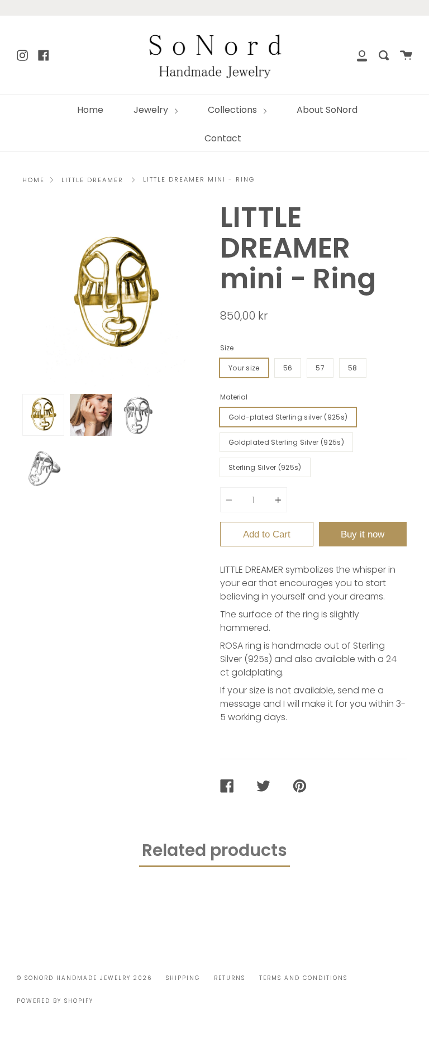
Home (90, 109)
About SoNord (327, 109)
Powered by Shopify (55, 1001)
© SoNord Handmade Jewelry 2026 (84, 978)
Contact (222, 138)
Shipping (183, 978)
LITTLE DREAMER (92, 179)
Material (233, 397)
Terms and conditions (303, 978)
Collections (233, 109)
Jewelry (152, 109)
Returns (229, 978)
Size (226, 348)
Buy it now (362, 534)
